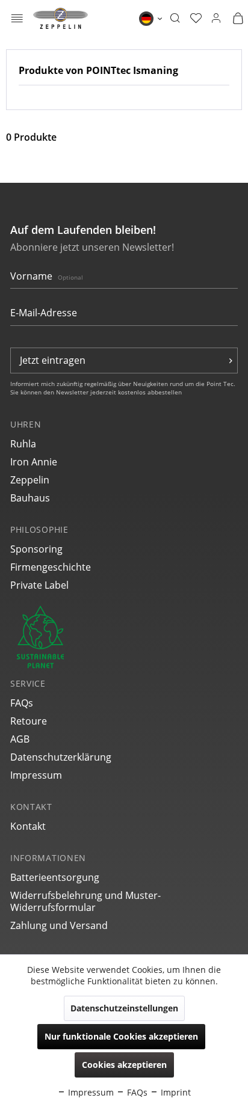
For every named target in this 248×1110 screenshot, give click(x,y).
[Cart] (237, 19)
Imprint (174, 1092)
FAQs (21, 703)
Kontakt (28, 826)
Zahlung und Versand (59, 925)
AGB (19, 739)
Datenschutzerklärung (60, 757)
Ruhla (23, 443)
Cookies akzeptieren (124, 1064)
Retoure (28, 721)
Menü (17, 19)
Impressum (36, 775)
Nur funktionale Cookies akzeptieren (121, 1036)
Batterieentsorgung (54, 877)
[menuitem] (17, 18)
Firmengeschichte (50, 567)
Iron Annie (33, 461)
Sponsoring (36, 549)
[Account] (216, 19)
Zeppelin (29, 479)
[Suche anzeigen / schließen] (175, 19)
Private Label (39, 585)
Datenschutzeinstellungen (124, 1008)
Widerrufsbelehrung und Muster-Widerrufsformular (85, 901)
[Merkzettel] (196, 19)
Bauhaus (30, 497)
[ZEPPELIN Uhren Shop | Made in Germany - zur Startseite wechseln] (60, 18)
